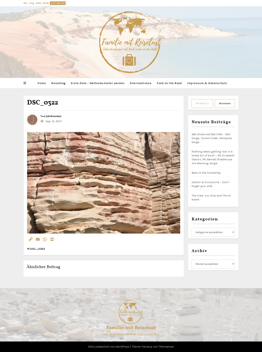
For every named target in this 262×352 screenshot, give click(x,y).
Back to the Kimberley (206, 172)
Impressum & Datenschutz (207, 83)
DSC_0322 (42, 103)
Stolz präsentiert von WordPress (109, 346)
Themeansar (166, 346)
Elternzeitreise (140, 83)
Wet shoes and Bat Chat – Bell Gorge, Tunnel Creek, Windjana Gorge (212, 138)
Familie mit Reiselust (131, 327)
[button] (25, 83)
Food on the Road (169, 83)
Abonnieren (225, 103)
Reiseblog (58, 83)
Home (41, 83)
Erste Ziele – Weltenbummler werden (98, 83)
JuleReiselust (53, 116)
